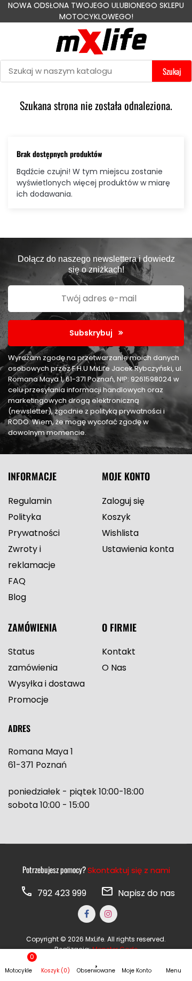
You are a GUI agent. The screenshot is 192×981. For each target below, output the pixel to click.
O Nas (114, 667)
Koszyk (116, 517)
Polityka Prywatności (34, 525)
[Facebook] (86, 914)
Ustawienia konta (138, 549)
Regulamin (30, 501)
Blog (17, 597)
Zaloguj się (123, 501)
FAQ (17, 581)
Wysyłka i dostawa (46, 684)
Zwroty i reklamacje (31, 557)
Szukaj (172, 71)
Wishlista (120, 533)
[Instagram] (108, 914)
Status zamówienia (33, 659)
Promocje (28, 700)
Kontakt (118, 651)
